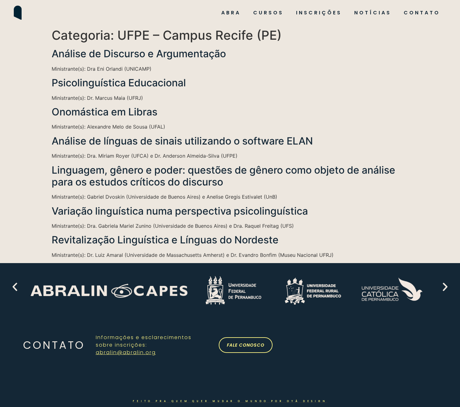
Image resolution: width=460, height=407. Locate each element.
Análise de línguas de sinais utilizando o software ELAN (182, 141)
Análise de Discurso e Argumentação (139, 54)
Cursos (268, 12)
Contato (422, 12)
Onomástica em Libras (104, 112)
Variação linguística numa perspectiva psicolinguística (180, 211)
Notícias (372, 12)
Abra (231, 12)
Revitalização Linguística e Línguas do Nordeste (165, 240)
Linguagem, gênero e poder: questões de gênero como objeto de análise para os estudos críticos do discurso (223, 176)
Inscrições (319, 12)
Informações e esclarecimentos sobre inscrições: (144, 345)
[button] (14, 287)
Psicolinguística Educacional (119, 83)
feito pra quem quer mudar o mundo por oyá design (230, 401)
